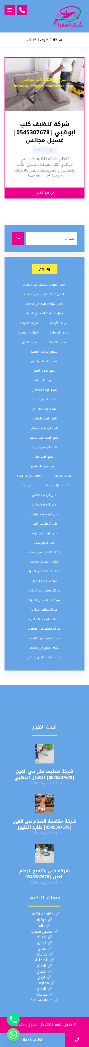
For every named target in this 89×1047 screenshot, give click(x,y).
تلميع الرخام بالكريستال (44, 428)
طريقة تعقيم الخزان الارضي (44, 657)
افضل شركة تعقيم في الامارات (44, 303)
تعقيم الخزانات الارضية (44, 351)
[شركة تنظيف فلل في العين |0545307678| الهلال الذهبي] (44, 753)
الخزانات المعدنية (28, 332)
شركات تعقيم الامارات (44, 581)
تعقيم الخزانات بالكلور (44, 361)
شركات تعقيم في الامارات (44, 590)
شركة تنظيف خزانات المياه (44, 619)
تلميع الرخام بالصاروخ (44, 418)
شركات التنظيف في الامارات (44, 571)
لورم (41, 977)
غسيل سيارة (41, 931)
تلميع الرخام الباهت (44, 380)
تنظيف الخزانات (63, 475)
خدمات (41, 954)
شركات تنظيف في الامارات (44, 600)
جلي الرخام (26, 485)
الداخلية (41, 960)
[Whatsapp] (13, 1034)
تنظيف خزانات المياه (56, 485)
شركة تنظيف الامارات (44, 609)
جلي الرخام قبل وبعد (44, 533)
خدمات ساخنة (42, 1000)
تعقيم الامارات (57, 342)
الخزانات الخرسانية (60, 332)
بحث (17, 238)
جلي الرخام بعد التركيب (44, 514)
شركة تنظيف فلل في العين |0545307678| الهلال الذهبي (44, 774)
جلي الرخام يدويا (44, 542)
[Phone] (13, 1019)
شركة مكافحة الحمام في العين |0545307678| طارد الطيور (44, 824)
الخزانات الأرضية (59, 323)
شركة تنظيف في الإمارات (44, 638)
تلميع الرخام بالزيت (44, 399)
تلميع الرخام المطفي (44, 389)
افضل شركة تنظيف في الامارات (44, 313)
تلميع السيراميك (44, 456)
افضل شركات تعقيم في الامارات (44, 294)
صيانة (41, 937)
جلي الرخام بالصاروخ (44, 504)
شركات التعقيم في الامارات (44, 552)
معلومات (42, 983)
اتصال (42, 971)
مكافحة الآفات (42, 914)
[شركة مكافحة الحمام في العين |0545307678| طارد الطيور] (44, 803)
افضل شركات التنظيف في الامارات (44, 284)
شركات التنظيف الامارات (44, 561)
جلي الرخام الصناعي (44, 495)
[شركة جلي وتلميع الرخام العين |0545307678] (44, 853)
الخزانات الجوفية (29, 323)
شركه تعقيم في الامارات (44, 647)
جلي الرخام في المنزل (44, 523)
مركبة (41, 920)
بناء (41, 925)
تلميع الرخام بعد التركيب (44, 437)
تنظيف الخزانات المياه (29, 475)
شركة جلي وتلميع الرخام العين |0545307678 (44, 874)
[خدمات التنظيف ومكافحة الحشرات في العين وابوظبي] (67, 16)
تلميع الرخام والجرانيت (44, 447)
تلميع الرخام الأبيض (44, 370)
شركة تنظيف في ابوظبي (44, 628)
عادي (41, 948)
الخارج (41, 965)
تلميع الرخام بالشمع (44, 409)
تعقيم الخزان (29, 342)
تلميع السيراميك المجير (44, 466)
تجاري (41, 942)
